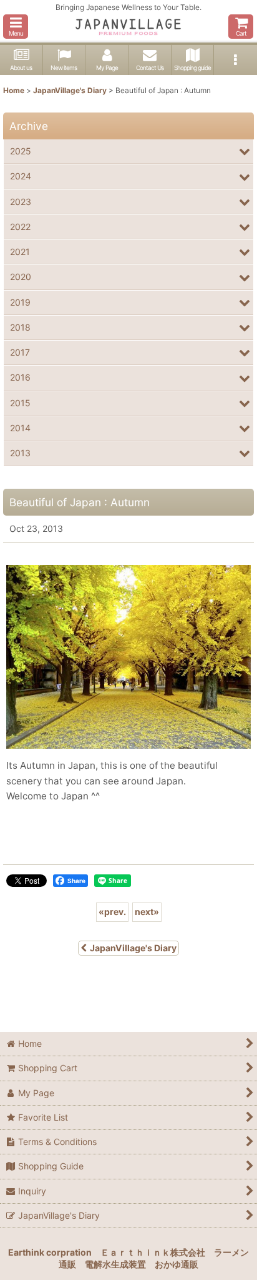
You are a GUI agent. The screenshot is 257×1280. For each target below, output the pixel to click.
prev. (112, 911)
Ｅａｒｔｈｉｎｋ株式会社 (152, 1252)
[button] (15, 26)
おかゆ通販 (176, 1264)
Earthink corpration (50, 1252)
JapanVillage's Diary (133, 947)
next (147, 911)
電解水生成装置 (115, 1264)
